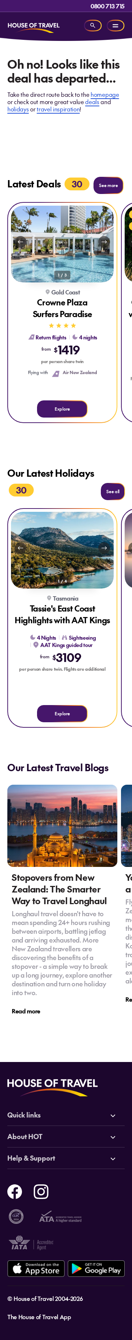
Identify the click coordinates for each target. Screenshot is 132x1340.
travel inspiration (58, 109)
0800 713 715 (108, 6)
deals (92, 102)
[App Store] (36, 1268)
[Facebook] (14, 1191)
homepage (105, 94)
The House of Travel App (39, 1317)
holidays (18, 109)
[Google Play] (96, 1268)
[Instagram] (41, 1191)
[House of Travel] (33, 25)
